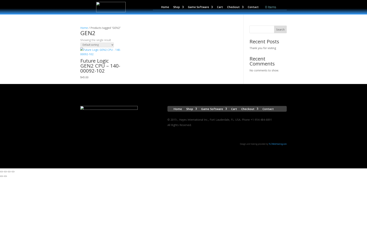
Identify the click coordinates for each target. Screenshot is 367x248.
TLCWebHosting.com (278, 144)
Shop (176, 7)
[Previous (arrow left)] (1, 176)
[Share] (9, 171)
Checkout (233, 7)
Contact (253, 7)
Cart (220, 7)
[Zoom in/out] (1, 171)
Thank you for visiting (262, 48)
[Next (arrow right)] (5, 176)
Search (280, 29)
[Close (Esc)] (13, 171)
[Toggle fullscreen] (5, 171)
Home (165, 7)
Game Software (198, 7)
